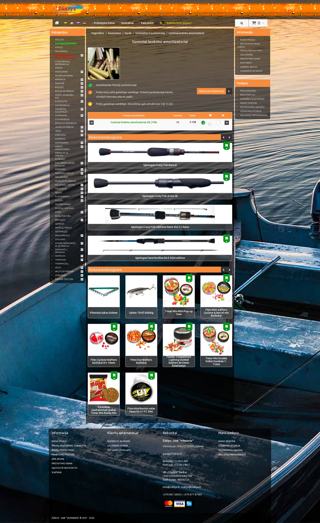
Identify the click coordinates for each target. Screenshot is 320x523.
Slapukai (56, 472)
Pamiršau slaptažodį (252, 99)
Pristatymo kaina (104, 22)
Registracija (247, 95)
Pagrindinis (97, 33)
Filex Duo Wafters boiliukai (141, 361)
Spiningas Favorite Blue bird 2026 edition (160, 257)
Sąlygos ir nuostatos (64, 468)
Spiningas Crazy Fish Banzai (160, 165)
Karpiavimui (114, 33)
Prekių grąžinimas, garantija (69, 445)
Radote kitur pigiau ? (179, 22)
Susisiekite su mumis (251, 71)
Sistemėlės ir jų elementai (150, 33)
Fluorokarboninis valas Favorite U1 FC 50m (141, 410)
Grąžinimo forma (117, 445)
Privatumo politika (63, 454)
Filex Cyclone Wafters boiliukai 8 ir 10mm (104, 361)
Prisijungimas (248, 90)
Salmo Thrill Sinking (141, 312)
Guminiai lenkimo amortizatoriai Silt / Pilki (134, 122)
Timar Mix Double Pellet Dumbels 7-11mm (216, 361)
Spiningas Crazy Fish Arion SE (160, 196)
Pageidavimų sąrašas (252, 107)
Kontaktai (127, 22)
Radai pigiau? (247, 40)
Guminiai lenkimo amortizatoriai (186, 33)
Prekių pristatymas (251, 50)
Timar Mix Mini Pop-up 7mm (179, 313)
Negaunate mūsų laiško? (248, 45)
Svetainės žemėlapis (119, 450)
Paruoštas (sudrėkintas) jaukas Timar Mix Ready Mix (103, 410)
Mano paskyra (248, 103)
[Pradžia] (57, 23)
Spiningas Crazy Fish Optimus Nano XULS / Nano (160, 226)
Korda (128, 33)
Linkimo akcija (248, 67)
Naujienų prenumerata (253, 115)
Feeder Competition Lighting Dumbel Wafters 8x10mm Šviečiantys (178, 361)
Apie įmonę (246, 54)
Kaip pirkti (147, 22)
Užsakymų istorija (250, 111)
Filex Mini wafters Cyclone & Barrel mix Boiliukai (216, 312)
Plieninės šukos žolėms (103, 312)
